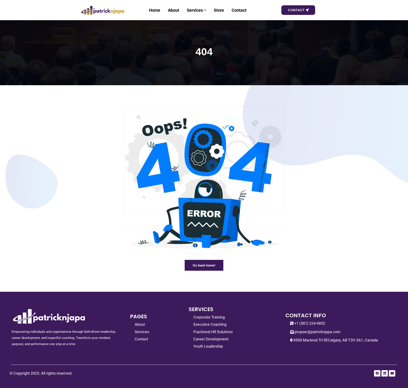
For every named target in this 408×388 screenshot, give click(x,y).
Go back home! (204, 265)
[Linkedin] (384, 373)
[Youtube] (392, 373)
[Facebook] (377, 373)
